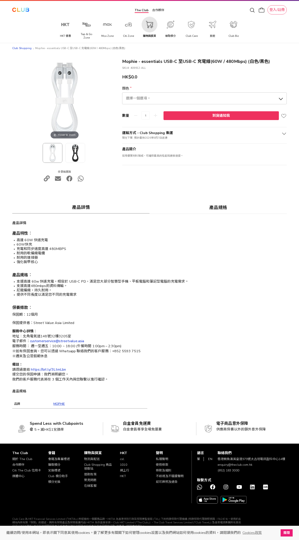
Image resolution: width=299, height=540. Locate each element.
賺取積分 (54, 465)
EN (210, 459)
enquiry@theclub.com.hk (235, 465)
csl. (122, 459)
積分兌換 (54, 482)
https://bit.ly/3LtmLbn (48, 369)
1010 (123, 465)
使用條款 (162, 465)
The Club (142, 10)
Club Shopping (22, 48)
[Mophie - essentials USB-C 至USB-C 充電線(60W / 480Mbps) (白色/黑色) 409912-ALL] (52, 153)
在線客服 (90, 486)
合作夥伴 (158, 10)
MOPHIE (59, 404)
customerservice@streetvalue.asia (57, 341)
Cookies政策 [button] (252, 532)
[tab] (81, 207)
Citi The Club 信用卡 (26, 470)
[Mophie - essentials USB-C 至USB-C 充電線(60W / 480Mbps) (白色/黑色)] (75, 153)
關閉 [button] (286, 533)
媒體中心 (18, 476)
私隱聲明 (162, 459)
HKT (123, 476)
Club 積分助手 (58, 476)
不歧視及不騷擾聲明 (170, 476)
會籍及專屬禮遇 (59, 459)
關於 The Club (22, 459)
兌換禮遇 (54, 470)
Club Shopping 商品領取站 (98, 467)
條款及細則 (163, 470)
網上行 (124, 470)
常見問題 (90, 480)
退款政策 (90, 474)
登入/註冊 (277, 9)
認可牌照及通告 (167, 482)
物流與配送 (92, 459)
